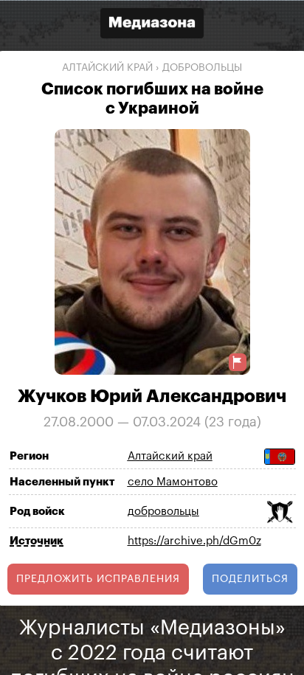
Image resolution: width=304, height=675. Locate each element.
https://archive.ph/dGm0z (194, 541)
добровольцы (202, 68)
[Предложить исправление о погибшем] (237, 362)
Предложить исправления (98, 578)
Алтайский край (107, 68)
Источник (36, 540)
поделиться (250, 578)
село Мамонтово (173, 482)
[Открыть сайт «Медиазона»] (152, 24)
